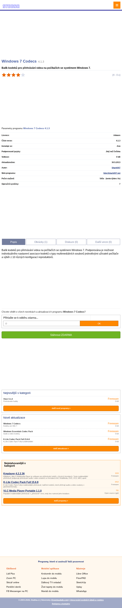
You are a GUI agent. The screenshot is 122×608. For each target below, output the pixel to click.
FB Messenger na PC (17, 591)
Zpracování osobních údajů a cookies (87, 600)
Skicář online (12, 582)
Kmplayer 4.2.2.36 (14, 473)
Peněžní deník (13, 587)
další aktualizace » (61, 448)
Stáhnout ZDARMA (61, 335)
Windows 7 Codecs (11, 424)
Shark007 (116, 168)
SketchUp (81, 582)
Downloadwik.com (60, 600)
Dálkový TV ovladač (51, 582)
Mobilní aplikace (50, 568)
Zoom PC (11, 578)
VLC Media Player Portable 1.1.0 (22, 490)
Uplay (79, 587)
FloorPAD (81, 578)
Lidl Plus (10, 573)
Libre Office (82, 573)
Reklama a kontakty (61, 604)
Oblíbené (11, 568)
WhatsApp (81, 591)
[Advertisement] (61, 33)
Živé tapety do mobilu (52, 587)
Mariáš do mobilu (50, 591)
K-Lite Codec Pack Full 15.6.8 (16, 439)
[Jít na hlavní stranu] (11, 7)
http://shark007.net (111, 173)
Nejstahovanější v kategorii (15, 464)
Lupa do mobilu (49, 578)
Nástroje (80, 568)
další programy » (61, 501)
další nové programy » (61, 408)
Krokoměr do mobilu (51, 573)
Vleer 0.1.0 (8, 399)
